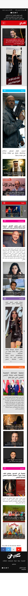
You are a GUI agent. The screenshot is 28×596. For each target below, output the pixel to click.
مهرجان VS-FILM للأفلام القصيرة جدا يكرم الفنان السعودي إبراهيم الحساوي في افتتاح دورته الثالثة (14, 174)
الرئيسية (23, 561)
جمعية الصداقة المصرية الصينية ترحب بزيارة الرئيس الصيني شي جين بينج (13, 375)
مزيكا (15, 561)
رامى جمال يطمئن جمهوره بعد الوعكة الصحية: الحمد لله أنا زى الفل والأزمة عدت (15, 42)
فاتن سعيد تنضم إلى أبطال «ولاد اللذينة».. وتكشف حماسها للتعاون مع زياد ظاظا (15, 276)
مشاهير (14, 564)
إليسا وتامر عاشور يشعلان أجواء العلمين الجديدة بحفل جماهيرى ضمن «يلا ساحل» (13, 215)
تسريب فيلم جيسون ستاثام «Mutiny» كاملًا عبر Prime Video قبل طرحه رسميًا (14, 153)
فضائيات (5, 561)
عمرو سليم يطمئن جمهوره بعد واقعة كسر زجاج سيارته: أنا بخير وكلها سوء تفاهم (14, 428)
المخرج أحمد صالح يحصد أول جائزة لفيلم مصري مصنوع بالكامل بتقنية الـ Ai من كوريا (14, 194)
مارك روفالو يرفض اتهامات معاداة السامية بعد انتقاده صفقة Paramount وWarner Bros (13, 444)
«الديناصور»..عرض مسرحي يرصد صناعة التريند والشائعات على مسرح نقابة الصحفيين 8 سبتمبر (14, 518)
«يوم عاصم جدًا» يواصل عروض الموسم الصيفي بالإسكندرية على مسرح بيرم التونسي (14, 536)
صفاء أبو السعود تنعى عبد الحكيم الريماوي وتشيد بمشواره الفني (14, 460)
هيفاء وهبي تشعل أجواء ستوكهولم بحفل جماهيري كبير (14, 303)
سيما (19, 561)
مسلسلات (10, 561)
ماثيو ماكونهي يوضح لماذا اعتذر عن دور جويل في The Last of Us (15, 293)
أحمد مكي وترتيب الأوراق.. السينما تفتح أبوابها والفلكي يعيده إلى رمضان (14, 227)
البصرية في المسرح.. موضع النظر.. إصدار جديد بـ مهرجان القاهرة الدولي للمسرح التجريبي (14, 475)
